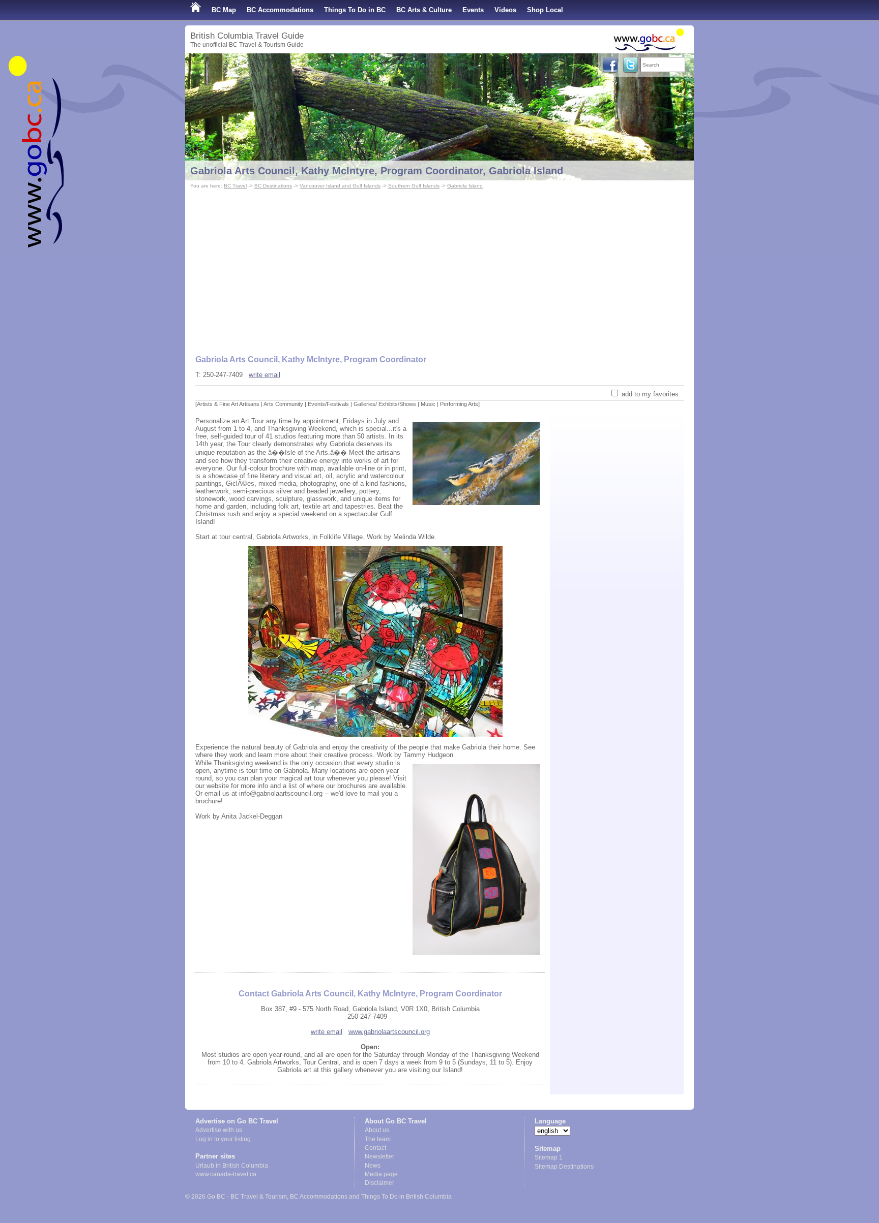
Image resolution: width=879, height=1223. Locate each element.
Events (473, 10)
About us (377, 1130)
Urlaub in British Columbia (231, 1166)
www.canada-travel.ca (225, 1174)
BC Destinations (273, 186)
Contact (375, 1148)
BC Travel (235, 186)
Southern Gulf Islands (414, 186)
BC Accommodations (280, 10)
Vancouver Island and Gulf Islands (340, 186)
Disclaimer (379, 1183)
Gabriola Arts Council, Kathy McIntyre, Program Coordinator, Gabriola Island (376, 170)
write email (264, 375)
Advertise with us (218, 1130)
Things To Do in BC (355, 10)
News (372, 1166)
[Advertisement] (439, 267)
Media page (381, 1174)
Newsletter (379, 1156)
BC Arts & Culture (424, 10)
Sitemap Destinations (564, 1167)
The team (378, 1139)
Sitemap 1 (549, 1157)
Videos (505, 10)
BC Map (224, 10)
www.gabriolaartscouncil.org (389, 1032)
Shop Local (545, 10)
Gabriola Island (465, 186)
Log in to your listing (223, 1139)
